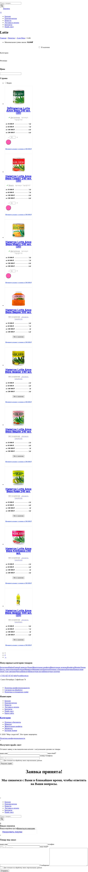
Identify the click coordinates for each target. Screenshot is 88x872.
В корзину (8, 142)
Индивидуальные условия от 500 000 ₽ (18, 149)
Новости (8, 21)
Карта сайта (9, 713)
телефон (51, 844)
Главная (3, 38)
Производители (11, 18)
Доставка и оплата (12, 23)
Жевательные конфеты (13, 726)
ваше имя (3, 753)
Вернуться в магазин (26, 828)
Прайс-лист (9, 27)
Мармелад (8, 728)
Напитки (11, 38)
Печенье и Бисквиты (13, 722)
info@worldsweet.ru (21, 676)
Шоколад (8, 724)
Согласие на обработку (14, 690)
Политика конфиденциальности (17, 688)
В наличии (45, 47)
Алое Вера (21, 38)
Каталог (8, 16)
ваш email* (52, 753)
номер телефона (46, 756)
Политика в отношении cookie (16, 692)
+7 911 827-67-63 (6, 676)
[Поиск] (2, 6)
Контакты (8, 25)
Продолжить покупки (12, 832)
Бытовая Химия (11, 730)
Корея (9, 83)
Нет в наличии (18, 337)
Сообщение (44, 865)
